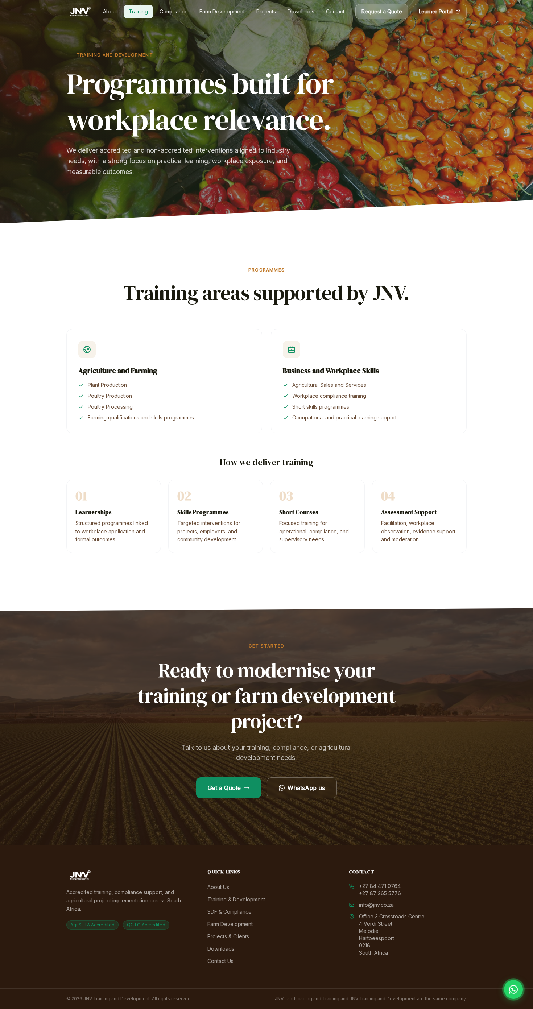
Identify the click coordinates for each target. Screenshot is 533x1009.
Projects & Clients (228, 936)
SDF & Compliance (229, 912)
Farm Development (222, 11)
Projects (266, 11)
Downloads (301, 11)
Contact (335, 11)
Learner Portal (436, 11)
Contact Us (220, 961)
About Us (218, 887)
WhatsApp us (306, 787)
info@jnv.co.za (376, 905)
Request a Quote (381, 11)
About (110, 11)
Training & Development (236, 899)
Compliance (174, 11)
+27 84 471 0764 (380, 886)
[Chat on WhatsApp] (513, 989)
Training (138, 11)
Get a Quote (224, 787)
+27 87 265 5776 (380, 893)
